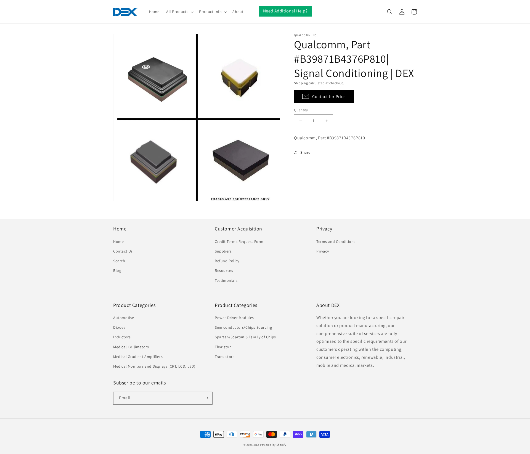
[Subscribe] (206, 398)
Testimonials (226, 280)
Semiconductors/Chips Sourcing (243, 327)
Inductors (122, 336)
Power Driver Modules (234, 317)
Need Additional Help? (285, 11)
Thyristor (223, 346)
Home (118, 241)
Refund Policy (227, 260)
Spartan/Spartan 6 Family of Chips (245, 336)
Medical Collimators (131, 346)
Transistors (225, 356)
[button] (179, 11)
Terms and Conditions (336, 241)
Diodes (119, 327)
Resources (224, 270)
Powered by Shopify (273, 445)
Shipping (301, 83)
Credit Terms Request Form (239, 241)
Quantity (301, 110)
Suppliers (223, 251)
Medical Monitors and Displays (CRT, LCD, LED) (154, 366)
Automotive (123, 317)
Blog (117, 270)
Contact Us (123, 251)
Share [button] (305, 152)
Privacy (322, 251)
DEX (256, 445)
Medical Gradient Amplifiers (138, 356)
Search (119, 260)
